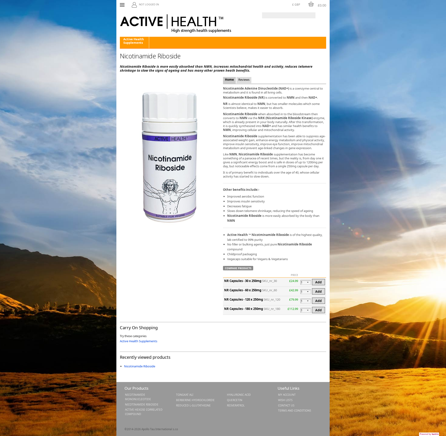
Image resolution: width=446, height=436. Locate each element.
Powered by (429, 434)
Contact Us (286, 405)
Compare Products (238, 268)
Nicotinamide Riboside (139, 366)
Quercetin (234, 400)
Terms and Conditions (294, 410)
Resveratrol (236, 405)
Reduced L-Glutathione (193, 405)
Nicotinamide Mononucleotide (138, 397)
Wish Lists (285, 400)
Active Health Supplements (133, 41)
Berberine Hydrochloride (195, 400)
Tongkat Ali (184, 394)
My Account (287, 394)
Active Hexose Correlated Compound (144, 412)
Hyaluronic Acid (239, 394)
